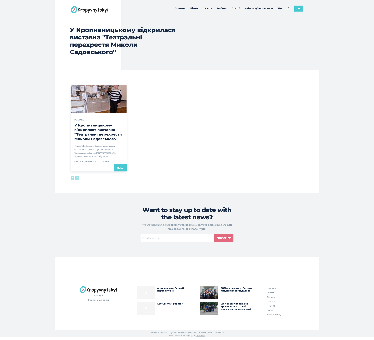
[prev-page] (72, 178)
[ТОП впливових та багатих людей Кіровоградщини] (209, 292)
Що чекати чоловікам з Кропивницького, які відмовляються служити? (236, 306)
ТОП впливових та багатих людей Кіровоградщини (236, 289)
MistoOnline (200, 336)
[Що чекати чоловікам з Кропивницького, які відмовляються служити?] (209, 308)
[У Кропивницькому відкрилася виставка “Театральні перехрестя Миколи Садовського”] (99, 99)
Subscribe (224, 238)
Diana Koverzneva (85, 161)
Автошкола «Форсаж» (170, 303)
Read (120, 167)
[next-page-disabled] (77, 178)
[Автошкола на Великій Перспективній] (146, 292)
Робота (79, 120)
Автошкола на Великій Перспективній (171, 289)
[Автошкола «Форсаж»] (146, 308)
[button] (287, 8)
